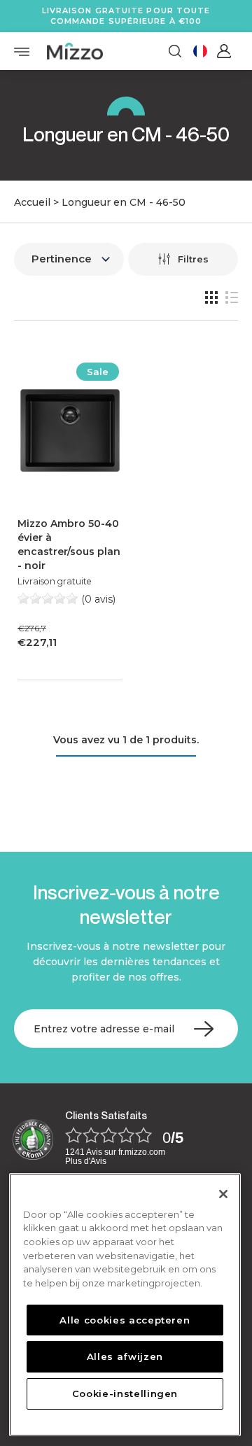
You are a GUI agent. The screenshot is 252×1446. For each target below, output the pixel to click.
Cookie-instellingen (125, 1393)
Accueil (32, 202)
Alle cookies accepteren (124, 1320)
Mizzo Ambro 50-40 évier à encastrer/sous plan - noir (69, 544)
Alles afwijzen (125, 1356)
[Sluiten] (223, 1194)
